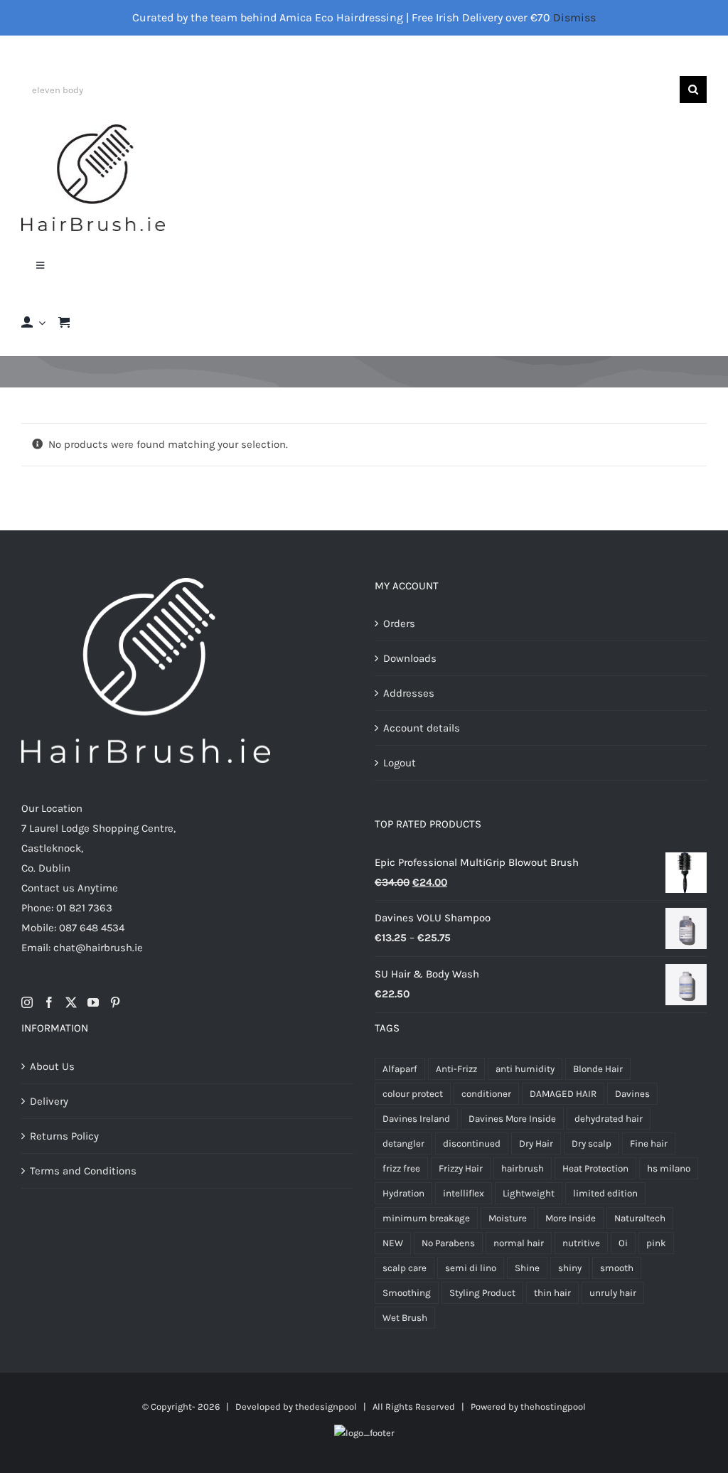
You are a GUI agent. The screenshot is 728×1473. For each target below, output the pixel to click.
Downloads (410, 658)
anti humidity (525, 1069)
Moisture (507, 1218)
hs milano (668, 1168)
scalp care (404, 1268)
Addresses (408, 693)
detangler (403, 1143)
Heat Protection (595, 1168)
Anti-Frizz (456, 1069)
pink (656, 1243)
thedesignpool (326, 1406)
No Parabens (448, 1243)
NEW (392, 1243)
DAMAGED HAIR (563, 1093)
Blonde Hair (598, 1069)
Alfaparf (399, 1069)
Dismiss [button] (574, 17)
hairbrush (522, 1168)
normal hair (518, 1243)
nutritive (581, 1243)
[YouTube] (93, 1002)
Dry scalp (591, 1143)
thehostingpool (553, 1406)
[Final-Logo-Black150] (93, 129)
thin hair (552, 1292)
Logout (399, 762)
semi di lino (470, 1268)
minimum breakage (426, 1218)
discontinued (471, 1143)
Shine (527, 1268)
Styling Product (482, 1292)
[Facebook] (49, 1002)
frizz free (401, 1168)
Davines (632, 1093)
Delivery (49, 1101)
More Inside (570, 1218)
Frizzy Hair (461, 1168)
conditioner (486, 1093)
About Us (52, 1066)
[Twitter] (71, 1002)
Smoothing (406, 1292)
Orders (399, 623)
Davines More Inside (512, 1118)
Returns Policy (64, 1136)
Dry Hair (536, 1143)
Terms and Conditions (83, 1170)
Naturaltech (639, 1218)
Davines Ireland (416, 1118)
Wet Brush (404, 1317)
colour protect (412, 1093)
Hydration (403, 1193)
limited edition (605, 1193)
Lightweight (529, 1193)
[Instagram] (27, 1002)
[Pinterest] (115, 1002)
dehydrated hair (608, 1118)
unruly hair (612, 1292)
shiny (570, 1268)
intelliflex (463, 1193)
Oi (623, 1243)
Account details (421, 728)
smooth (616, 1268)
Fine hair (649, 1143)
